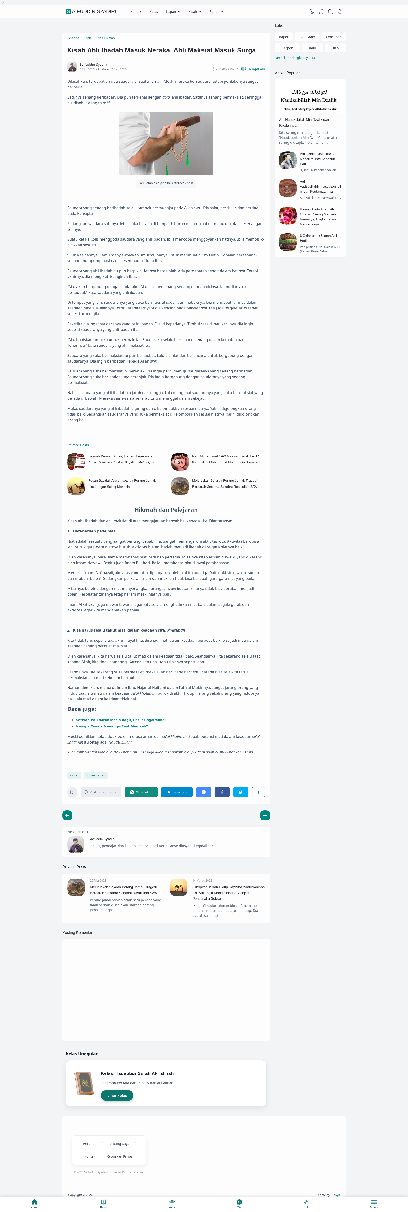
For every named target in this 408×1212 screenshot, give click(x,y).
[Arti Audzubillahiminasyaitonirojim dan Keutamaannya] (288, 195)
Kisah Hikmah (96, 775)
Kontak (135, 11)
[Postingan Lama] (67, 815)
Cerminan (333, 37)
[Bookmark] (72, 793)
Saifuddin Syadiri (91, 11)
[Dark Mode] (311, 11)
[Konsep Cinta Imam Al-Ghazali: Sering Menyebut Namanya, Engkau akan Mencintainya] (288, 223)
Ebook (103, 1207)
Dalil (312, 48)
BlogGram (307, 37)
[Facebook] (222, 792)
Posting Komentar (104, 792)
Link (306, 1207)
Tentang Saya (118, 1143)
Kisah (75, 775)
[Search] (330, 11)
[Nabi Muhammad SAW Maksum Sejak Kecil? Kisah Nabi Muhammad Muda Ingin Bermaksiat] (180, 469)
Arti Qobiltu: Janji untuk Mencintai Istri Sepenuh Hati (317, 159)
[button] (251, 69)
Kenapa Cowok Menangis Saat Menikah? (112, 726)
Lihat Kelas (117, 1095)
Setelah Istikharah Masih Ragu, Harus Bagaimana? (121, 719)
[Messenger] (203, 792)
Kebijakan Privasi (120, 1156)
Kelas (153, 11)
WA (239, 1207)
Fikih (335, 48)
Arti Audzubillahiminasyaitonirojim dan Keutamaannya (320, 186)
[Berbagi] (258, 792)
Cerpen (287, 48)
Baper (284, 37)
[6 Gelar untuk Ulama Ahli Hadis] (288, 249)
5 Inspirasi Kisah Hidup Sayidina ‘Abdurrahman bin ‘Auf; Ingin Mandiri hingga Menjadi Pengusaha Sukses (228, 892)
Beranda (90, 1143)
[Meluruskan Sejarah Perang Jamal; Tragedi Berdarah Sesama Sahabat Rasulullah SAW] (180, 494)
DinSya (335, 1195)
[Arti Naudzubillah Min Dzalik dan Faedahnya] (310, 113)
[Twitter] (240, 792)
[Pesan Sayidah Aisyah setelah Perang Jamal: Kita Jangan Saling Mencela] (76, 494)
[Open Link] (339, 11)
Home (34, 1207)
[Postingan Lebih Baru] (265, 815)
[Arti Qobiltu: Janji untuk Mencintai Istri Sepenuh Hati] (288, 168)
